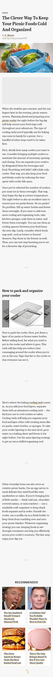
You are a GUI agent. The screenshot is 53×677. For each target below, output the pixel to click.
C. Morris (9, 35)
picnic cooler (9, 120)
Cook (5, 13)
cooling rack (36, 402)
